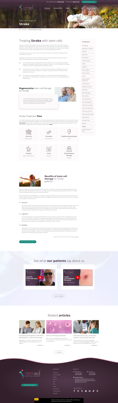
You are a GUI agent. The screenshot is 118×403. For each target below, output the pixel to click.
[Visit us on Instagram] (78, 391)
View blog (59, 352)
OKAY (36, 399)
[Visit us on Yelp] (98, 391)
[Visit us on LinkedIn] (90, 391)
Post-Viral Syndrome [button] (87, 108)
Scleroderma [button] (85, 117)
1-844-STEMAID (78, 374)
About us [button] (75, 8)
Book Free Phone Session (89, 2)
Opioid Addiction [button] (86, 99)
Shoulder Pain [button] (86, 120)
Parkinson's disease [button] (87, 105)
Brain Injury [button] (85, 58)
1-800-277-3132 (75, 2)
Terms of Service (56, 391)
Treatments (24, 29)
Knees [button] (83, 76)
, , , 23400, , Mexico (85, 380)
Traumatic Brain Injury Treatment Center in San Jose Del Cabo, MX (84, 337)
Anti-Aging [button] (85, 45)
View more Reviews (59, 296)
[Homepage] (19, 29)
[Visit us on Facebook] (74, 391)
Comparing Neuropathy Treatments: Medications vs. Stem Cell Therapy (31, 337)
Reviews (55, 377)
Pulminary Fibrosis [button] (87, 111)
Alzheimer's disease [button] (87, 48)
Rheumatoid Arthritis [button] (88, 114)
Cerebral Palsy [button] (86, 61)
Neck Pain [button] (85, 90)
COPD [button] (83, 64)
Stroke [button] (84, 126)
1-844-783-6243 (78, 373)
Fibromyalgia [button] (85, 70)
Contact (54, 386)
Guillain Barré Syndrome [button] (86, 79)
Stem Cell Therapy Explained (56, 336)
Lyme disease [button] (85, 84)
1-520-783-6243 (60, 2)
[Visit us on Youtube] (86, 391)
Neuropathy (22, 340)
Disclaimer (55, 393)
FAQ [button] (88, 8)
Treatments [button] (47, 8)
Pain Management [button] (87, 102)
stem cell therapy (75, 236)
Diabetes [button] (84, 67)
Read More (40, 345)
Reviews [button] (68, 8)
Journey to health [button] (58, 8)
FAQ (54, 384)
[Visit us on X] (82, 391)
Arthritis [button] (84, 51)
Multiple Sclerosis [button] (87, 87)
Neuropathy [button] (85, 96)
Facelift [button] (84, 123)
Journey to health (56, 374)
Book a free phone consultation (27, 241)
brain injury (91, 340)
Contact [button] (94, 8)
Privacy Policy (56, 388)
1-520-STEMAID (91, 374)
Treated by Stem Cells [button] (86, 130)
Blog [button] (82, 8)
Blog (54, 381)
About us (55, 379)
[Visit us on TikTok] (94, 391)
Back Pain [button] (84, 54)
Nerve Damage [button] (86, 93)
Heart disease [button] (86, 73)
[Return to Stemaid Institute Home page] (26, 8)
